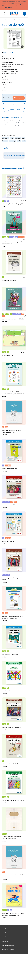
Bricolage (12, 141)
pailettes (18, 138)
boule (24, 141)
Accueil (4, 20)
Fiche (9, 20)
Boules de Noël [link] (16, 20)
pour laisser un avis (14, 155)
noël (23, 138)
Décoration (5, 138)
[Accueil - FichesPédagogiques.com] (14, 14)
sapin (18, 141)
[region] (14, 38)
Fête (12, 138)
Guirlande (5, 141)
